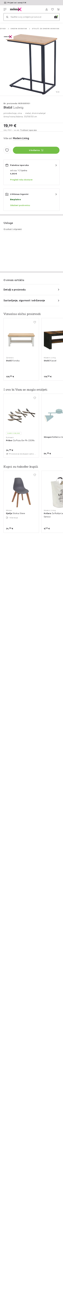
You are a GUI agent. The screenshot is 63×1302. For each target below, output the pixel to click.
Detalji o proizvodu (15, 289)
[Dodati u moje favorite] (7, 150)
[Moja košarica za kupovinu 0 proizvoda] (58, 9)
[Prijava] (47, 9)
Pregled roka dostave (21, 179)
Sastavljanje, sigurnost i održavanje (24, 300)
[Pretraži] (7, 16)
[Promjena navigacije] (5, 9)
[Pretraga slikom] (55, 16)
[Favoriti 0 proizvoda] (52, 9)
